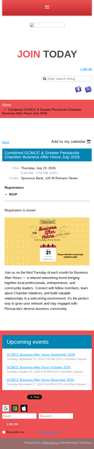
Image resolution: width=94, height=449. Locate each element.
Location (14, 178)
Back (5, 142)
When (15, 168)
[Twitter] (88, 89)
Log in (86, 69)
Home (6, 104)
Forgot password (49, 432)
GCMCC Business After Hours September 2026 (41, 354)
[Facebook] (78, 89)
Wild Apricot (50, 442)
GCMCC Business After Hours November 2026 (40, 380)
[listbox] (71, 141)
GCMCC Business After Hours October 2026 (39, 367)
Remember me (15, 432)
